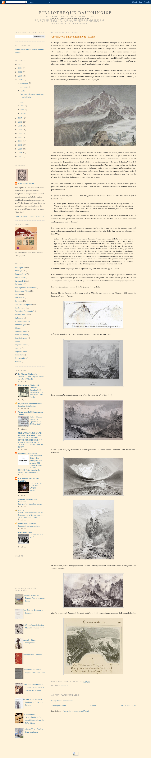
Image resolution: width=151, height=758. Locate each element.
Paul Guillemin (21, 338)
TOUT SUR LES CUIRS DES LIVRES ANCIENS (35, 486)
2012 (20, 137)
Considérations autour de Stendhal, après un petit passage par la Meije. (33, 687)
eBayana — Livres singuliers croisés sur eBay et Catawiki (31, 377)
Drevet (17, 341)
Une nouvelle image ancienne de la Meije (73, 36)
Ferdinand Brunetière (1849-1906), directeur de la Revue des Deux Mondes (36, 392)
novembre (24, 87)
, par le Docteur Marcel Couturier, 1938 (33, 626)
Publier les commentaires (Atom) (76, 711)
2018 (20, 79)
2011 (20, 141)
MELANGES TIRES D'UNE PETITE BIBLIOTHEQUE (30, 434)
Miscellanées (20, 277)
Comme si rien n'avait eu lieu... (29, 526)
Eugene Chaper (21, 331)
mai (22, 101)
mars (22, 109)
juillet (23, 90)
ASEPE (21, 510)
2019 (20, 75)
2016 (20, 122)
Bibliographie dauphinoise (26, 287)
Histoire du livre (21, 314)
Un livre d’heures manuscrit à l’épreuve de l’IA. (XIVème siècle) (35, 420)
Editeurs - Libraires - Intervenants (30, 504)
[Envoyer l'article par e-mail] (91, 682)
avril (22, 105)
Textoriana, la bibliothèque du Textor (30, 413)
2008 (20, 152)
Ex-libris (18, 301)
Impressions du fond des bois (30, 403)
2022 (20, 64)
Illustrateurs (19, 297)
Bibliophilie (20, 267)
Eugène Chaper (21, 351)
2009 (20, 148)
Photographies (21, 358)
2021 (20, 68)
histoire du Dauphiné (23, 304)
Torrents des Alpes (22, 321)
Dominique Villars (22, 291)
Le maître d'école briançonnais (29, 641)
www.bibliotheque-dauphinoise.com (70, 18)
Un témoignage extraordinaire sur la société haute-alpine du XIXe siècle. (33, 718)
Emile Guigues (21, 324)
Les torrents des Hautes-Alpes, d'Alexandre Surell (34, 671)
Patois (17, 294)
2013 (20, 133)
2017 (20, 118)
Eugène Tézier (20, 344)
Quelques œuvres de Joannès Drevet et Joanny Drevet (34, 598)
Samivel (18, 361)
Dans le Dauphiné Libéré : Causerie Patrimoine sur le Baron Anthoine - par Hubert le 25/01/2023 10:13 (30, 515)
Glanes (17, 327)
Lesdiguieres (20, 307)
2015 (20, 125)
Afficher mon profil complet (29, 216)
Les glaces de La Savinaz (27, 406)
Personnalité (20, 281)
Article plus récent (58, 705)
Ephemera (19, 317)
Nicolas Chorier (21, 334)
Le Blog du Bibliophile (27, 374)
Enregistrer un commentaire (62, 700)
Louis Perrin (20, 354)
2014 (20, 129)
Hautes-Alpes (20, 274)
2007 (20, 156)
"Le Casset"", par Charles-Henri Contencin (33, 730)
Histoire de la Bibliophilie (29, 385)
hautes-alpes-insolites (27, 523)
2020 (20, 72)
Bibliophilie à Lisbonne (32, 654)
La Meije (18, 284)
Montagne (19, 270)
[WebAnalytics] (75, 755)
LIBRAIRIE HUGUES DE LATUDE (29, 479)
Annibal (18, 348)
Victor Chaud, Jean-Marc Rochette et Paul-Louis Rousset (33, 702)
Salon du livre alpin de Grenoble (27, 500)
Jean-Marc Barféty (27, 183)
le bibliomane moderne (27, 453)
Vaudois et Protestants (24, 311)
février (23, 113)
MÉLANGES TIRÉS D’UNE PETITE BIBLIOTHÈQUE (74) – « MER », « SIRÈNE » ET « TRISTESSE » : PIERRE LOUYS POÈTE (30, 442)
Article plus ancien (128, 705)
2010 (20, 145)
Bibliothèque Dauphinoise (75, 12)
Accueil (93, 705)
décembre (24, 83)
